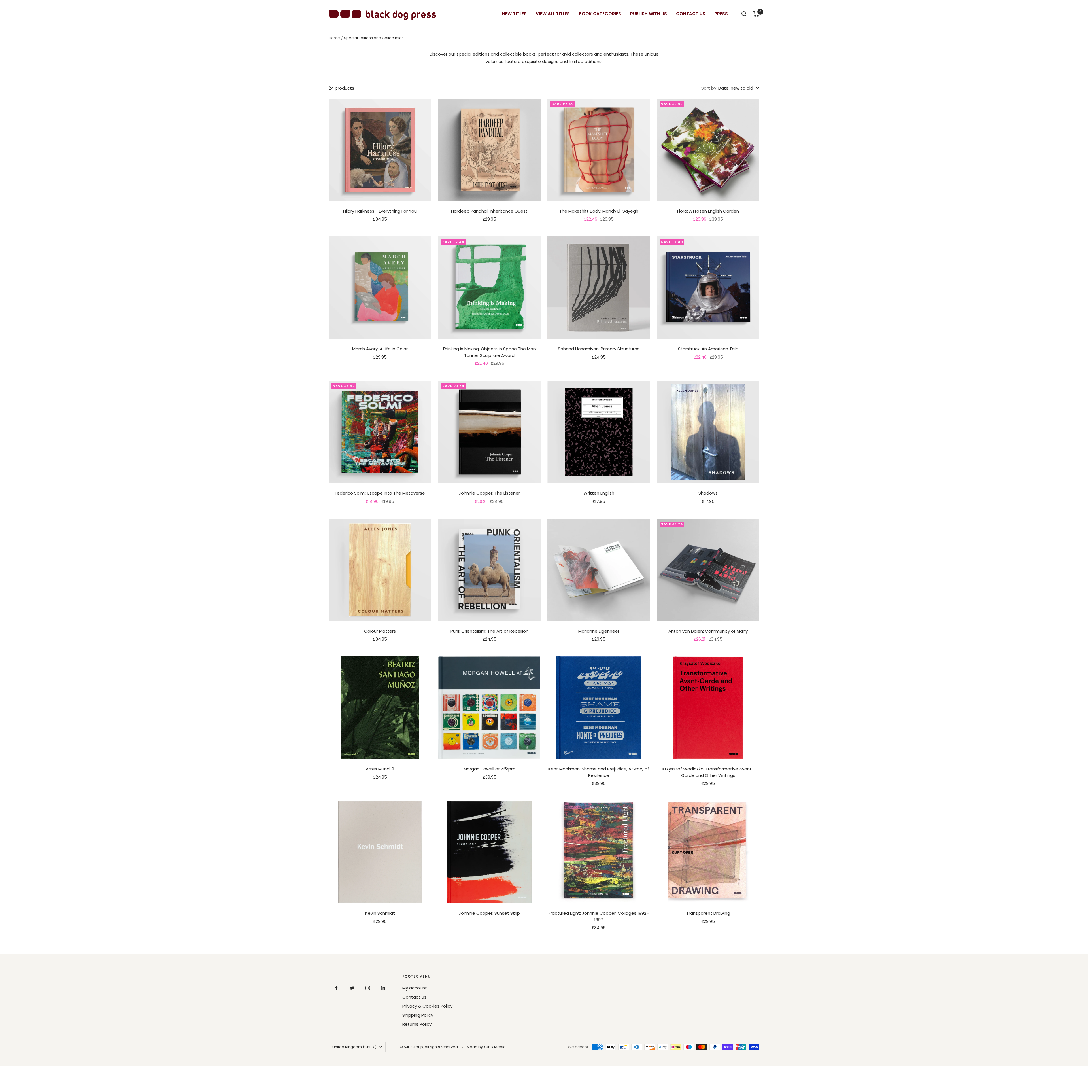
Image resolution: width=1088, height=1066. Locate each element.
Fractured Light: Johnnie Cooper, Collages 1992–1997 (599, 916)
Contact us (414, 997)
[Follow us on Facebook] (336, 988)
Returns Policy (417, 1024)
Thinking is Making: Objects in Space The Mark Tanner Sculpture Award (489, 352)
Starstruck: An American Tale (708, 349)
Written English (598, 493)
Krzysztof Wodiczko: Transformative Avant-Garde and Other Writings (708, 772)
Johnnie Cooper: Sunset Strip (489, 913)
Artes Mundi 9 (380, 769)
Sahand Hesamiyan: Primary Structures (598, 349)
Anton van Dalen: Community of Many (708, 631)
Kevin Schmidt (380, 913)
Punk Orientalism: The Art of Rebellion (489, 631)
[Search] (744, 13)
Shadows (708, 493)
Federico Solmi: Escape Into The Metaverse (380, 493)
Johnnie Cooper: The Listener (489, 493)
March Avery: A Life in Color (380, 349)
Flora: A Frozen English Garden (708, 211)
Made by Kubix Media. (487, 1047)
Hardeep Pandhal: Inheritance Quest (489, 211)
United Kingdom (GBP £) (354, 1047)
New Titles (514, 14)
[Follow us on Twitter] (352, 988)
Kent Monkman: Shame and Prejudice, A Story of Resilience (598, 772)
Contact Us (690, 14)
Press (721, 14)
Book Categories (600, 14)
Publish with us (648, 14)
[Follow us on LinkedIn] (383, 988)
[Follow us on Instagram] (367, 988)
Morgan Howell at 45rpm (489, 769)
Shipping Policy (417, 1015)
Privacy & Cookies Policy (427, 1006)
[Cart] (756, 14)
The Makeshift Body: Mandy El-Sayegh (598, 211)
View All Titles (553, 14)
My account (414, 988)
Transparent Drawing (708, 913)
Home (334, 38)
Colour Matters (380, 631)
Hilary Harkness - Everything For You (380, 211)
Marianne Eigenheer (598, 631)
